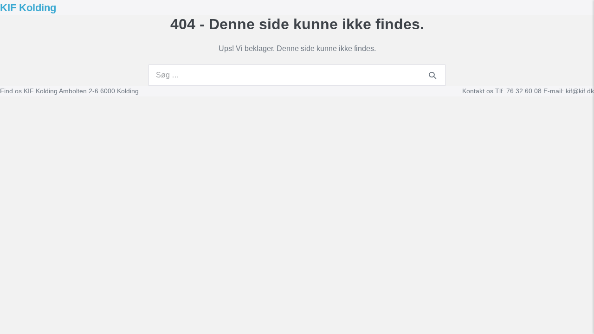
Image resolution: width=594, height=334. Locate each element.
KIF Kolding (28, 7)
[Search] (432, 75)
